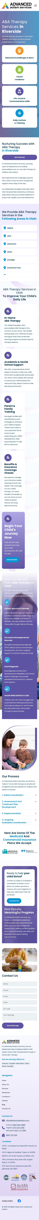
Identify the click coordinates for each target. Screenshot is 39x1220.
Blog (3, 1105)
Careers (5, 1100)
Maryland (20, 1063)
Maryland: (16, 1130)
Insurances (6, 1092)
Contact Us (6, 1109)
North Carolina (8, 1066)
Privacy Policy (7, 1201)
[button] (35, 5)
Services (5, 1088)
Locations (5, 1096)
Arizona (5, 1063)
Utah (27, 1063)
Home (4, 1080)
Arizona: (15, 1125)
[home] (17, 5)
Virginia (12, 1063)
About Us (5, 1084)
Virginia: (15, 1128)
